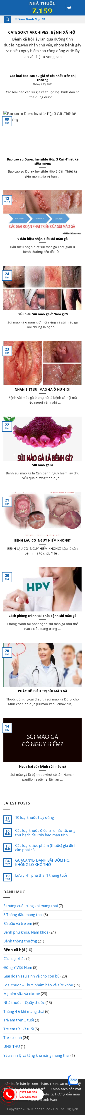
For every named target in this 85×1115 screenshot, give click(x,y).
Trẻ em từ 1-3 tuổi (18, 1028)
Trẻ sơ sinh (12, 1037)
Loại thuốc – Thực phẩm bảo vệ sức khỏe (38, 985)
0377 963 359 (28, 1092)
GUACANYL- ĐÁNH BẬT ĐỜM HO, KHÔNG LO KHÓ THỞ (42, 862)
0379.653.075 (28, 1097)
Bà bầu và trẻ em (17, 923)
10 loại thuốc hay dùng (34, 817)
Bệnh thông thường (20, 941)
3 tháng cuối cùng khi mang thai (30, 905)
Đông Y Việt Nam (17, 967)
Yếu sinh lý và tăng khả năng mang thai (36, 1055)
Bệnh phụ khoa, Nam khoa (26, 932)
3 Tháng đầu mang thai (23, 914)
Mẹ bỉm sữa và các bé (21, 993)
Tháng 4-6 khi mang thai (23, 1011)
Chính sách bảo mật (66, 1089)
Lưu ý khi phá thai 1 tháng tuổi (41, 875)
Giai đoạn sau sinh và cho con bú (31, 976)
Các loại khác (14, 958)
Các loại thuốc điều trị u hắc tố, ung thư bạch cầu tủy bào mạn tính (45, 832)
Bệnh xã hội (14, 949)
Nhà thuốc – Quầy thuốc (24, 1002)
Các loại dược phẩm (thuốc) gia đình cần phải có (46, 847)
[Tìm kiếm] (7, 19)
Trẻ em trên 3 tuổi (18, 1020)
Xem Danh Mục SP (31, 19)
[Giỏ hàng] (69, 8)
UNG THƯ (11, 1046)
